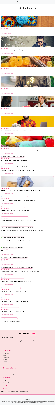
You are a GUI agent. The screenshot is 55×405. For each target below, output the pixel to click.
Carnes (4, 355)
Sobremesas (6, 353)
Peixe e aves (6, 357)
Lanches (5, 363)
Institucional (6, 381)
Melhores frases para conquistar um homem (12, 373)
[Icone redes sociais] (6, 341)
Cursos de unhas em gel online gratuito (11, 375)
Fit (4, 365)
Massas (5, 361)
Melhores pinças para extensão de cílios (12, 371)
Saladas (5, 359)
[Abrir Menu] (1, 2)
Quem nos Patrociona (8, 382)
